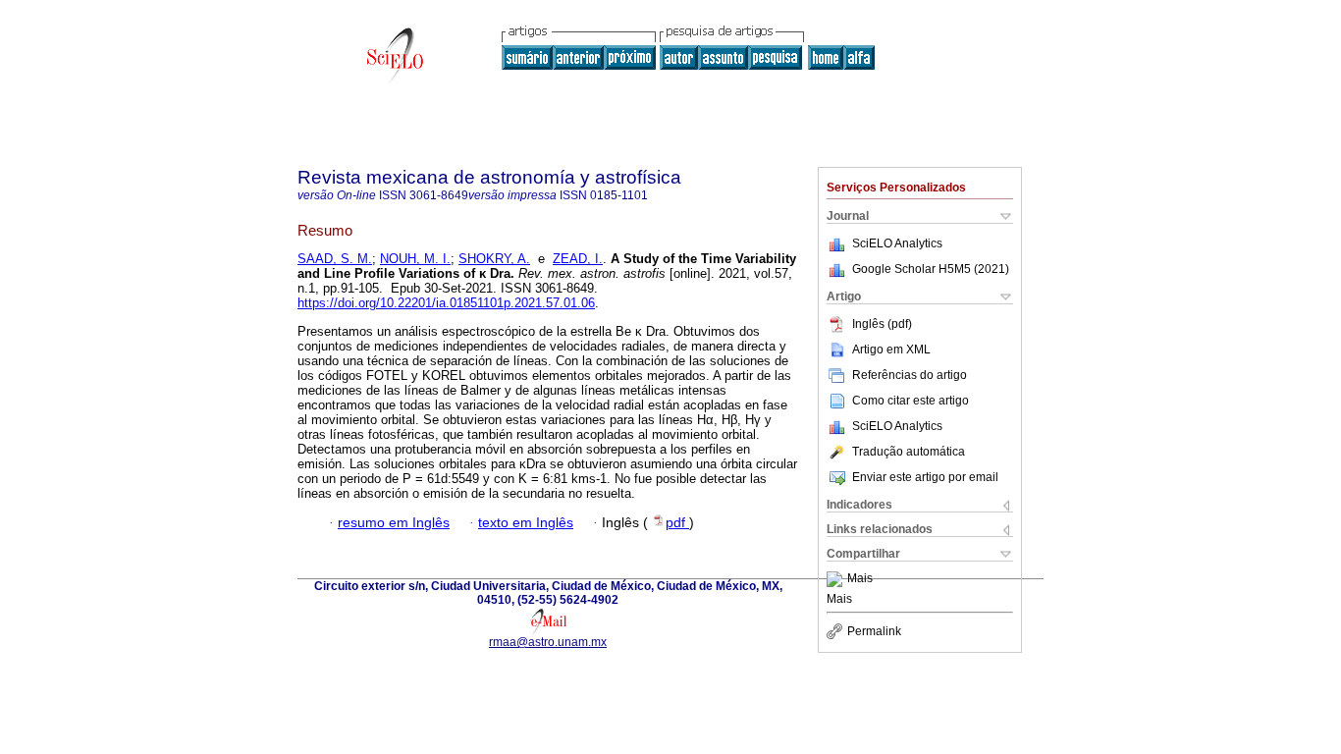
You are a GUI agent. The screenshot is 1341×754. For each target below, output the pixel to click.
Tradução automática (908, 451)
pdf (677, 522)
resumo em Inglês (394, 522)
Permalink (874, 631)
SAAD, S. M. (334, 258)
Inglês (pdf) (882, 324)
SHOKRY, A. (494, 258)
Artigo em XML (891, 349)
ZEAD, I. (578, 258)
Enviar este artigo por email (925, 477)
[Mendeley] (837, 579)
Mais (860, 579)
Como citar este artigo (910, 400)
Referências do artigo (909, 375)
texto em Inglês (525, 522)
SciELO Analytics (897, 243)
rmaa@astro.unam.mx (548, 642)
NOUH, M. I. (415, 258)
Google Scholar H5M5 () (930, 269)
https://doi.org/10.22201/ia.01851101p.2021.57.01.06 (446, 303)
